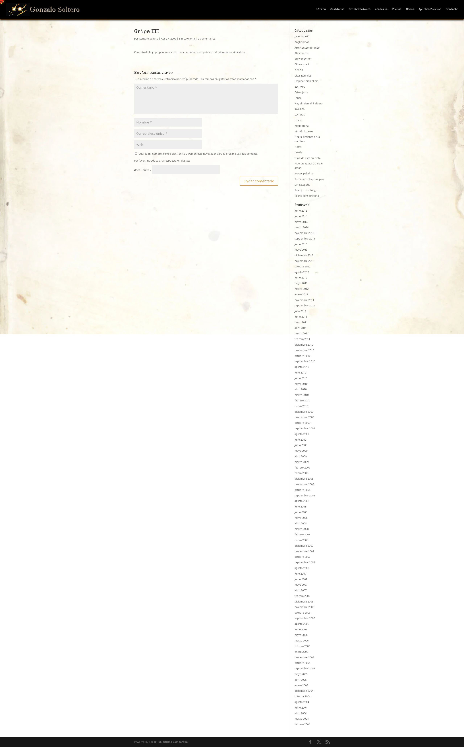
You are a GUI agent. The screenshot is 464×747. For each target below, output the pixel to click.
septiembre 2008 (305, 495)
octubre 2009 (302, 422)
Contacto (452, 9)
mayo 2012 (301, 283)
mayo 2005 (301, 674)
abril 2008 (301, 523)
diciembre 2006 (304, 601)
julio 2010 (300, 372)
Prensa (396, 9)
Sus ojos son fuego (306, 190)
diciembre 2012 (304, 255)
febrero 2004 (302, 724)
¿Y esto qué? (302, 36)
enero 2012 (301, 294)
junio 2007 (301, 579)
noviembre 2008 (304, 484)
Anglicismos (302, 42)
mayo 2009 (301, 450)
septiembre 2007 (305, 562)
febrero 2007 (302, 596)
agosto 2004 (302, 702)
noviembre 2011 (304, 300)
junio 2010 (301, 378)
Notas (298, 146)
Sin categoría (187, 38)
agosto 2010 (302, 367)
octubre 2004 (302, 696)
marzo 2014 (302, 227)
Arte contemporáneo (307, 47)
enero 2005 (301, 685)
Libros (321, 9)
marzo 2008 (302, 529)
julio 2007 (300, 573)
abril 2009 (301, 456)
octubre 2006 (302, 612)
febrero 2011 (302, 339)
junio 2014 (301, 216)
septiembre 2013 (305, 238)
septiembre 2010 (305, 361)
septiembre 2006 (305, 618)
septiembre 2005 (305, 668)
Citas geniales (303, 75)
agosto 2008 (302, 501)
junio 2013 (301, 244)
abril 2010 (301, 389)
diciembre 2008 (304, 478)
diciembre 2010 (304, 344)
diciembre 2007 (304, 545)
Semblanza (337, 9)
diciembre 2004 (304, 690)
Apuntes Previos (430, 9)
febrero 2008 (302, 534)
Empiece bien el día (306, 81)
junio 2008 (301, 512)
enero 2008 (301, 540)
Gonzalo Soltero (148, 38)
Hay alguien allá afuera (309, 103)
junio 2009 (301, 445)
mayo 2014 (301, 222)
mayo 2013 (301, 249)
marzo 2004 (302, 718)
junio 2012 (301, 277)
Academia (381, 9)
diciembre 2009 (304, 411)
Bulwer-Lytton (303, 58)
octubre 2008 (302, 490)
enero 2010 (301, 406)
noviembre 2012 (304, 261)
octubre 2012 (302, 266)
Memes (410, 9)
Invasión (300, 109)
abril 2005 (301, 679)
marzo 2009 (302, 462)
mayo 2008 (301, 517)
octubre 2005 (302, 663)
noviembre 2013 (304, 233)
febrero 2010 (302, 400)
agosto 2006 (302, 624)
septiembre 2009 (305, 428)
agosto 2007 (302, 568)
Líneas (298, 120)
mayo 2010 (301, 383)
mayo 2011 (301, 322)
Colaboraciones (359, 9)
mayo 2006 (301, 635)
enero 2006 (301, 651)
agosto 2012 (302, 272)
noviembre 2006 (304, 607)
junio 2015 (301, 210)
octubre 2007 (302, 556)
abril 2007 (301, 590)
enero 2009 (301, 473)
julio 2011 (300, 311)
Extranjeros (301, 92)
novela (299, 152)
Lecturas (300, 114)
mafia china (302, 125)
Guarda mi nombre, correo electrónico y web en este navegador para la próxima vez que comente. (198, 153)
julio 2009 (300, 439)
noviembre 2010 (304, 350)
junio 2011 (301, 316)
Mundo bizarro (304, 131)
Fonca (298, 98)
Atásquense (302, 53)
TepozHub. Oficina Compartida (168, 742)
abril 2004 (301, 713)
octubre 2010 (302, 356)
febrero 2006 (302, 646)
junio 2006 (301, 629)
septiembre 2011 (305, 305)
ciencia (299, 70)
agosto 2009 (302, 434)
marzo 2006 (302, 640)
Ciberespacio (302, 64)
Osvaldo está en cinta (308, 158)
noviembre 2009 (304, 417)
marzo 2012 (302, 288)
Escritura (300, 86)
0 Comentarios (206, 38)
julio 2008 (300, 506)
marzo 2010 (302, 395)
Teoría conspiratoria (307, 195)
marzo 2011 (302, 333)
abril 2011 (301, 328)
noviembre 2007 (304, 551)
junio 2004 (301, 707)
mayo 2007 (301, 584)
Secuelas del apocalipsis (309, 179)
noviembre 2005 (304, 657)
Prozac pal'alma (304, 173)
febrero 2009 (302, 467)
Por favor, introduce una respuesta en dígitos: (162, 160)
